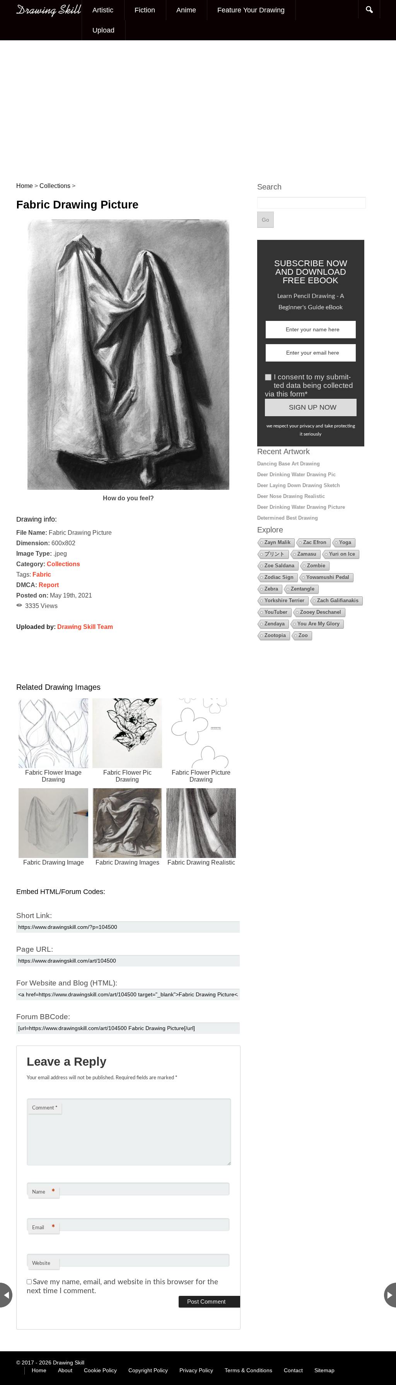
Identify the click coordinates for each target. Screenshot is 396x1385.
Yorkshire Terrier (284, 600)
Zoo (303, 635)
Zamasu (306, 554)
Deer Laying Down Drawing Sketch (298, 485)
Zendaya (275, 624)
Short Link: (34, 915)
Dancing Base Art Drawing (288, 464)
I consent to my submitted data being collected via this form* (309, 385)
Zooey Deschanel (320, 612)
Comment (45, 1108)
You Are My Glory (318, 624)
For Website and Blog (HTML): (66, 983)
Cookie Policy (100, 1370)
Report (49, 585)
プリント (275, 554)
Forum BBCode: (43, 1017)
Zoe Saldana (279, 565)
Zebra (271, 589)
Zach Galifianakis (337, 600)
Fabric (41, 574)
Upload (103, 30)
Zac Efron (314, 542)
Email (43, 1228)
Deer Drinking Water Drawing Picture (301, 507)
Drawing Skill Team (85, 627)
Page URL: (34, 949)
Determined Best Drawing (287, 518)
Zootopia (275, 635)
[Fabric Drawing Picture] (128, 487)
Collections (63, 564)
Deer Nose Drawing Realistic (291, 496)
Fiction (145, 10)
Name (43, 1192)
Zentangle (302, 589)
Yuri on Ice (342, 554)
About (65, 1370)
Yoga (345, 542)
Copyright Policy (148, 1370)
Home (39, 1370)
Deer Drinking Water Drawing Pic (296, 474)
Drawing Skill (68, 1362)
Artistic (102, 10)
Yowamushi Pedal (327, 577)
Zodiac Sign (279, 577)
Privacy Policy (196, 1370)
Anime (186, 10)
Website (41, 1263)
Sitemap (324, 1370)
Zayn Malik (277, 542)
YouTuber (276, 612)
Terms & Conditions (248, 1370)
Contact (293, 1370)
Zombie (316, 565)
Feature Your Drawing (251, 10)
